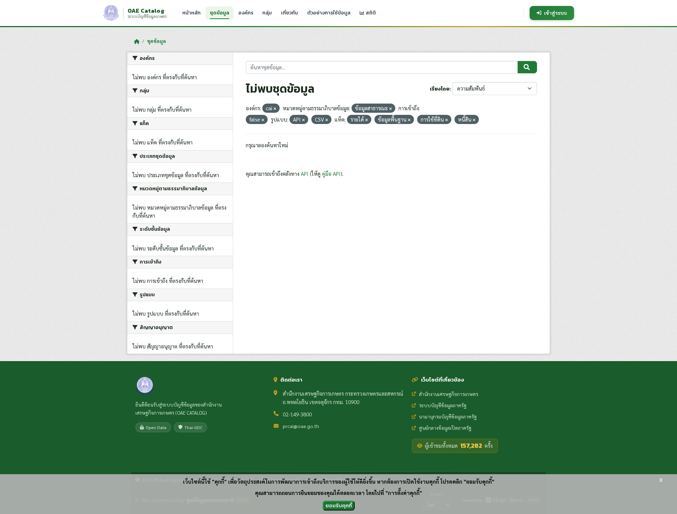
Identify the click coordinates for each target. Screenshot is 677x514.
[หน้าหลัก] (136, 41)
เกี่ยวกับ (289, 13)
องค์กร (245, 13)
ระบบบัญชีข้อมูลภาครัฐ (442, 405)
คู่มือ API (331, 173)
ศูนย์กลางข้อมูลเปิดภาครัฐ (445, 428)
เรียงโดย (440, 89)
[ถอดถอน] (275, 108)
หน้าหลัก (191, 13)
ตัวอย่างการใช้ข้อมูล (328, 13)
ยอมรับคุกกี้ (338, 505)
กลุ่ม (267, 13)
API (305, 173)
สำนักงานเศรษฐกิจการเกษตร (448, 394)
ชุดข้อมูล (219, 13)
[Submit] (527, 67)
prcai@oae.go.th (301, 426)
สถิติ (370, 13)
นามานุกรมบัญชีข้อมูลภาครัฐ (448, 416)
